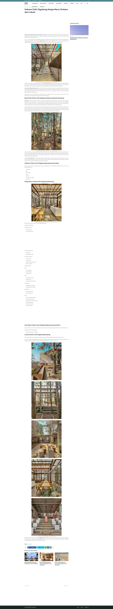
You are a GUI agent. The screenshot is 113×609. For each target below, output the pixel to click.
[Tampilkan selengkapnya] (53, 547)
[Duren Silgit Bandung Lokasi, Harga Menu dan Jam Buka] (46, 556)
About (26, 0)
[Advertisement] (47, 24)
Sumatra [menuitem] (72, 3)
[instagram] (88, 1)
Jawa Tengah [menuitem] (43, 3)
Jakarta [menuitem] (66, 3)
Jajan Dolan (26, 3)
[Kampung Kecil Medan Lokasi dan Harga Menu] (79, 30)
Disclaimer (40, 0)
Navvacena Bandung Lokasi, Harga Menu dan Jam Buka (61, 563)
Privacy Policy (34, 0)
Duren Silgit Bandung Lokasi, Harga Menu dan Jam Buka (45, 563)
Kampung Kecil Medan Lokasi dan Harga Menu (79, 38)
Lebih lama (66, 585)
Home (78, 607)
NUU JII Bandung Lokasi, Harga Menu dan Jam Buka (31, 563)
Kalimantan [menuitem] (34, 6)
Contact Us (29, 0)
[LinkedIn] (48, 547)
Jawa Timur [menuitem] (51, 3)
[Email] (50, 547)
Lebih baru (27, 585)
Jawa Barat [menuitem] (58, 3)
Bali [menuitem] (77, 3)
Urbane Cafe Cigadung (52, 340)
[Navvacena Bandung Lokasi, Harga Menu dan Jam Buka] (61, 556)
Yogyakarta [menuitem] (35, 3)
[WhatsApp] (45, 547)
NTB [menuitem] (81, 3)
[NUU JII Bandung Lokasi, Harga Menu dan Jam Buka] (31, 556)
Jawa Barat (29, 544)
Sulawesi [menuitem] (42, 6)
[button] (85, 3)
